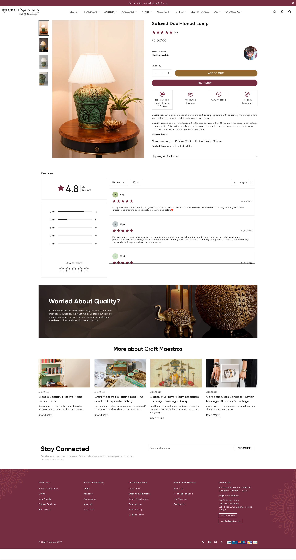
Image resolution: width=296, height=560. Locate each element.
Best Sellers (45, 509)
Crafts (73, 12)
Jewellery (109, 12)
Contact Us (179, 504)
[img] (162, 33)
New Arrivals (45, 499)
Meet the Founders (183, 493)
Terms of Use (135, 504)
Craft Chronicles (200, 12)
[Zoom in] (137, 26)
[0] (289, 11)
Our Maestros (180, 499)
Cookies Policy (136, 514)
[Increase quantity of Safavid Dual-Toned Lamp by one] (168, 73)
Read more (45, 415)
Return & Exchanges (139, 499)
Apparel (145, 12)
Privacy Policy (135, 509)
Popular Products (47, 504)
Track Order (134, 488)
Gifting (179, 12)
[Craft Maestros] (20, 12)
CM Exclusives (233, 12)
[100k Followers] (215, 542)
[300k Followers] (209, 542)
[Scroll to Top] (290, 543)
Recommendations (48, 488)
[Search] (275, 11)
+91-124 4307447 (228, 515)
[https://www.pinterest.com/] (203, 542)
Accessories (128, 12)
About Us (178, 488)
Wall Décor (163, 12)
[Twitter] (221, 542)
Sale (216, 12)
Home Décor (90, 12)
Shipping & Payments (139, 493)
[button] (74, 211)
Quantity (156, 65)
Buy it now (205, 83)
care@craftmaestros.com (230, 521)
